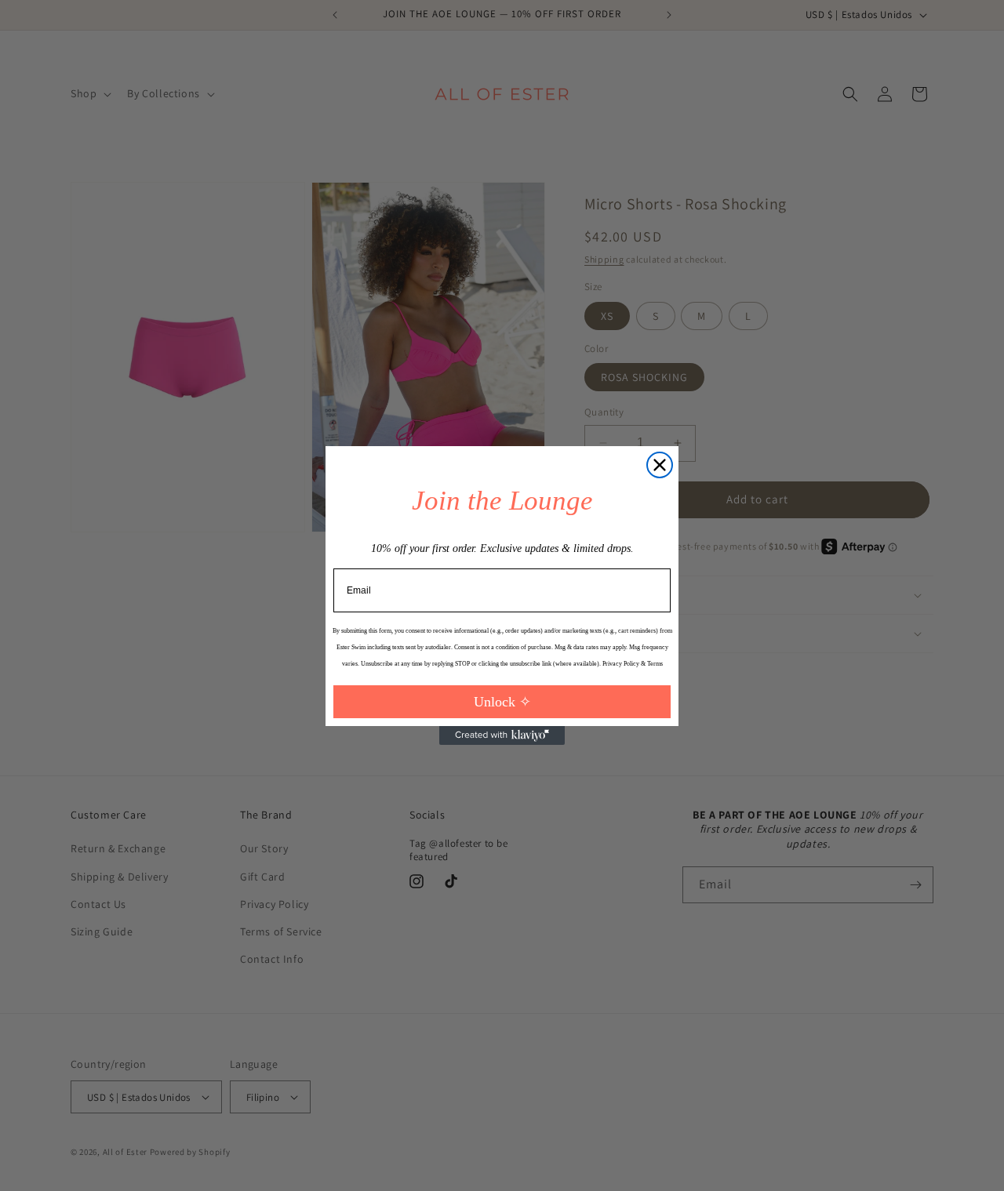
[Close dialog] (659, 464)
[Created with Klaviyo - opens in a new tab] (502, 735)
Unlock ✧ (502, 702)
